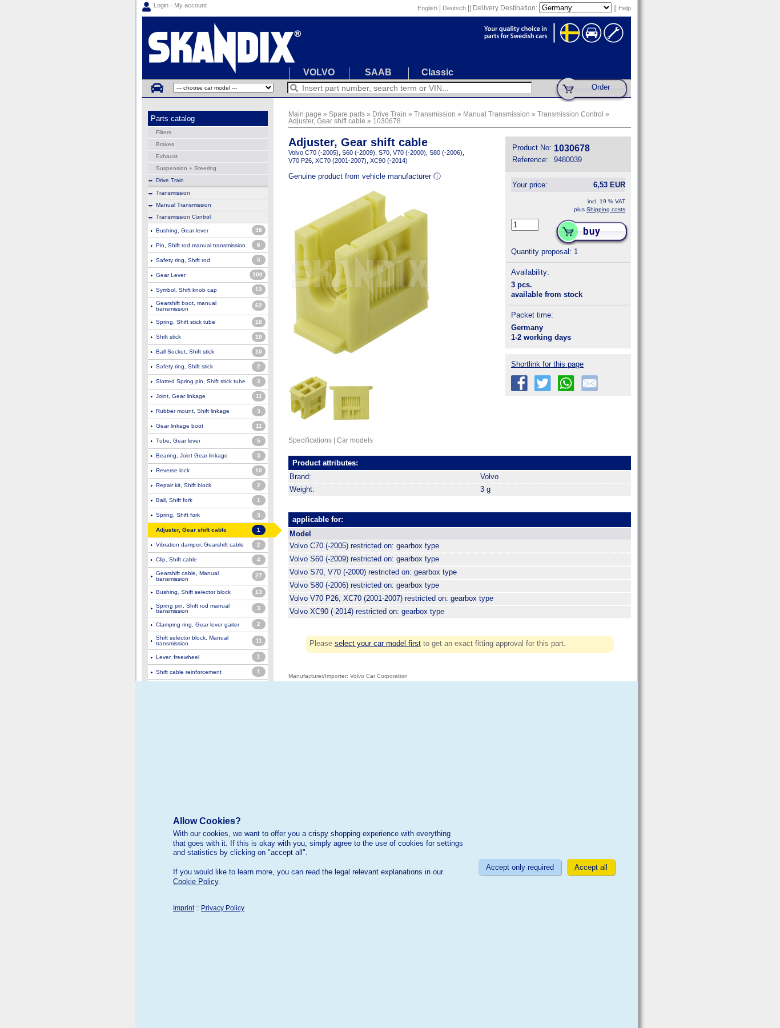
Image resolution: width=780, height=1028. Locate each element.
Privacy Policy (222, 907)
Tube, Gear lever (178, 440)
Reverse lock (173, 470)
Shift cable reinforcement (189, 672)
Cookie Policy (195, 881)
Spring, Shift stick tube (185, 322)
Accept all (591, 867)
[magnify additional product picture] (308, 425)
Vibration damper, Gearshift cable (200, 544)
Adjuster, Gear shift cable (326, 121)
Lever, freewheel (177, 657)
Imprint (183, 907)
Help (624, 8)
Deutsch (454, 8)
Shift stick (168, 337)
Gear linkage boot (179, 426)
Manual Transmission (183, 205)
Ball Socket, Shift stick (185, 351)
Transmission (173, 193)
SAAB (378, 72)
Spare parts (347, 114)
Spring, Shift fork (178, 515)
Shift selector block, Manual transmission (192, 640)
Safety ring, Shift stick (184, 366)
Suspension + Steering (186, 168)
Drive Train (170, 180)
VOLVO (319, 72)
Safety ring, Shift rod (183, 260)
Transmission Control (183, 217)
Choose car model (156, 87)
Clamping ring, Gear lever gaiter (197, 624)
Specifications (310, 440)
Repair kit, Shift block (183, 485)
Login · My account (180, 5)
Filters (163, 132)
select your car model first (378, 643)
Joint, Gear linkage (181, 396)
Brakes (165, 144)
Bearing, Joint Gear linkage (192, 455)
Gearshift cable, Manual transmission (187, 576)
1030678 (387, 121)
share (519, 383)
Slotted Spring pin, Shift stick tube (201, 381)
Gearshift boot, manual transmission (186, 306)
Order (601, 87)
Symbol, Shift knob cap (186, 290)
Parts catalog (173, 118)
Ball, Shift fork (174, 500)
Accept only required (520, 867)
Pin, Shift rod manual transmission (201, 245)
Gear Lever (171, 275)
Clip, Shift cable (176, 559)
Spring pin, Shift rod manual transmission (193, 609)
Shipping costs (605, 209)
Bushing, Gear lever (182, 230)
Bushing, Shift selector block (193, 592)
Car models (355, 440)
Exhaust (167, 156)
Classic (437, 72)
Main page (304, 114)
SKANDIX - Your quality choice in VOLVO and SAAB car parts (386, 48)
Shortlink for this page (547, 364)
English (427, 8)
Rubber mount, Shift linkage (193, 411)
